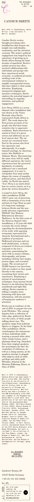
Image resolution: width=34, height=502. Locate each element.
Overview (17, 454)
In (3, 483)
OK (26, 492)
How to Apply (17, 456)
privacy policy (12, 497)
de (31, 6)
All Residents (17, 452)
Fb (7, 483)
